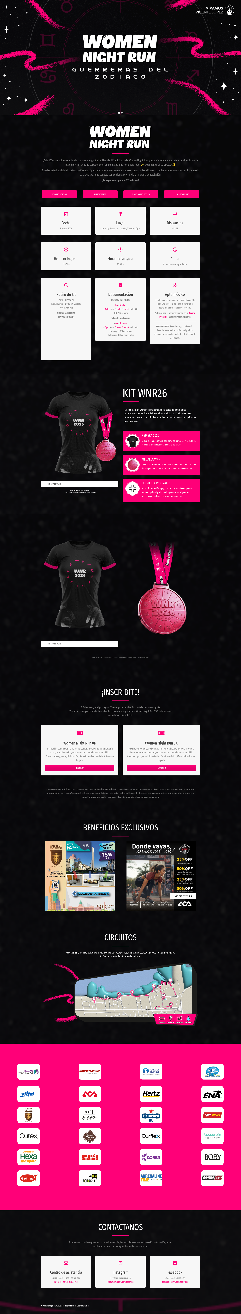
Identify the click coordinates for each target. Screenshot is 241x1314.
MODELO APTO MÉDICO (141, 194)
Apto (107, 309)
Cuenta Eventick (122, 309)
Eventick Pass (121, 305)
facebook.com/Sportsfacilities (175, 1282)
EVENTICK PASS (100, 194)
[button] (119, 113)
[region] (120, 57)
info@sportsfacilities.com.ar (66, 1282)
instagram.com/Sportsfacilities (120, 1282)
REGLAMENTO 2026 (181, 194)
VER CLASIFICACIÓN (59, 194)
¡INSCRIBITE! (79, 768)
